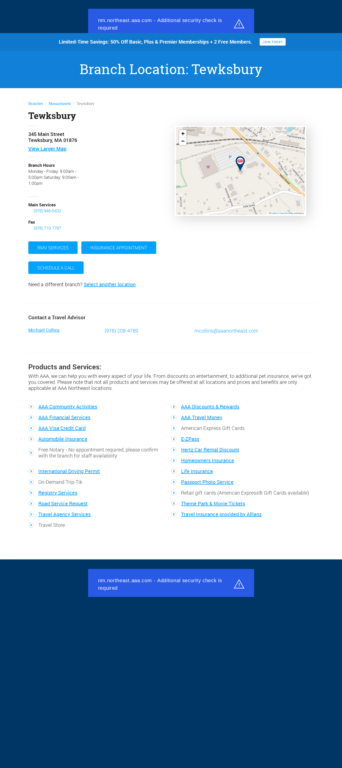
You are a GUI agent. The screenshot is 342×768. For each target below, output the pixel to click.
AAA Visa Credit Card (62, 428)
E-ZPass (190, 438)
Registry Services (57, 492)
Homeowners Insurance (207, 460)
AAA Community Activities (67, 406)
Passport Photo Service (207, 482)
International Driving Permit (69, 471)
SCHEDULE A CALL (56, 267)
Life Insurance (197, 471)
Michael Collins (44, 329)
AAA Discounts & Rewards (210, 406)
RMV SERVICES (53, 247)
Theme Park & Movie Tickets (213, 503)
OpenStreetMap (286, 213)
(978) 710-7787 (47, 228)
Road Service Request (63, 503)
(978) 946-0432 (47, 211)
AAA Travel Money (201, 417)
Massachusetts (60, 103)
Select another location (110, 283)
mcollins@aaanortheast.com (226, 330)
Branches (35, 103)
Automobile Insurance (62, 438)
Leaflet (274, 213)
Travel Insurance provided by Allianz (221, 514)
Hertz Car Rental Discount (210, 449)
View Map (47, 149)
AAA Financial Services (64, 417)
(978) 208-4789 (120, 330)
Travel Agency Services (64, 514)
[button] (237, 160)
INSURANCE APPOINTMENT (118, 247)
